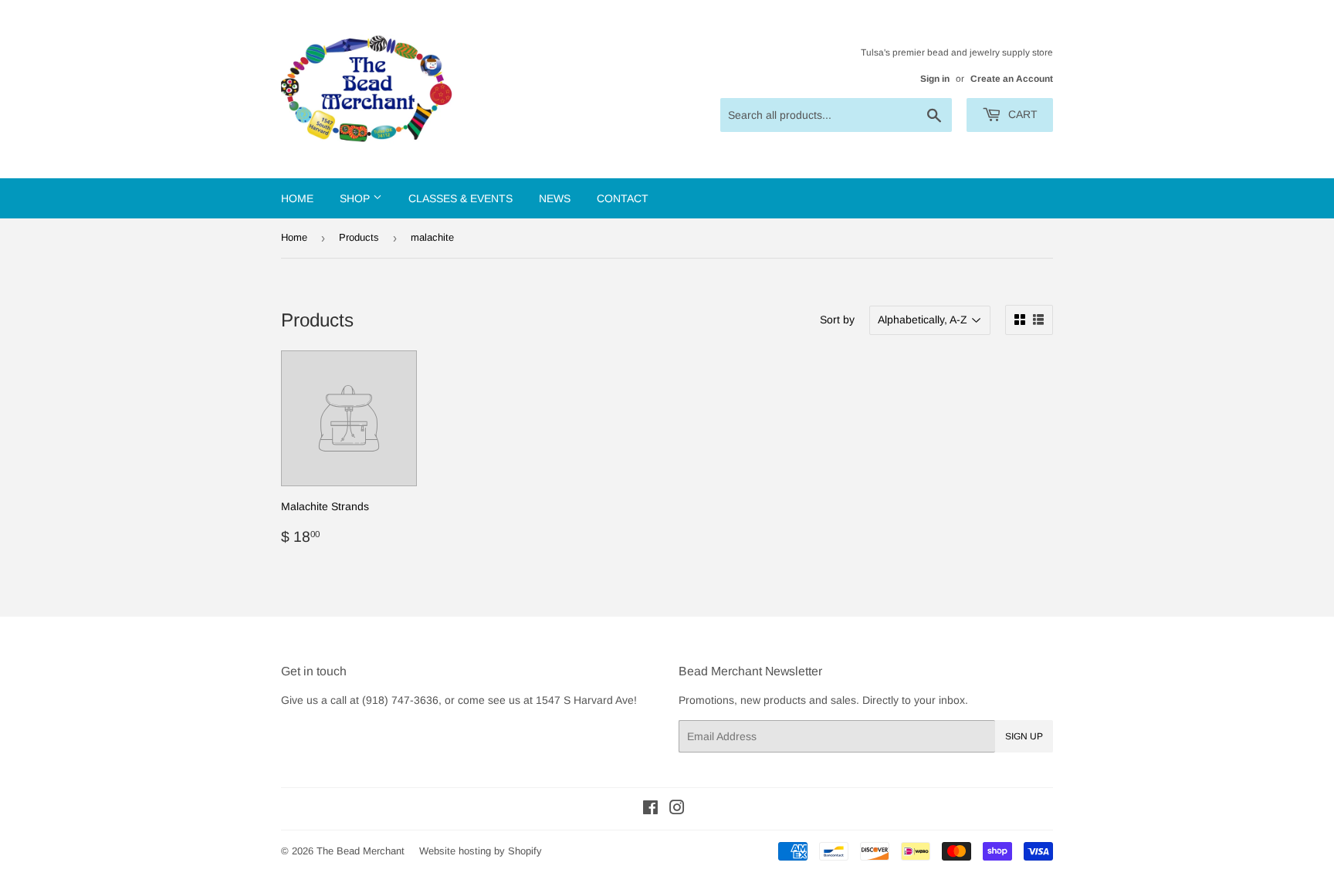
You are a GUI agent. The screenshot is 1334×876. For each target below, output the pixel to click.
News (555, 198)
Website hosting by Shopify (480, 851)
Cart (1021, 114)
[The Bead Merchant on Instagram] (677, 809)
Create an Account (1011, 78)
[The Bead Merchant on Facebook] (650, 809)
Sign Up (1024, 736)
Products (359, 237)
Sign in (935, 78)
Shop (356, 198)
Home (297, 198)
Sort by (837, 319)
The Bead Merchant (361, 851)
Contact (622, 198)
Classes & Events (460, 198)
